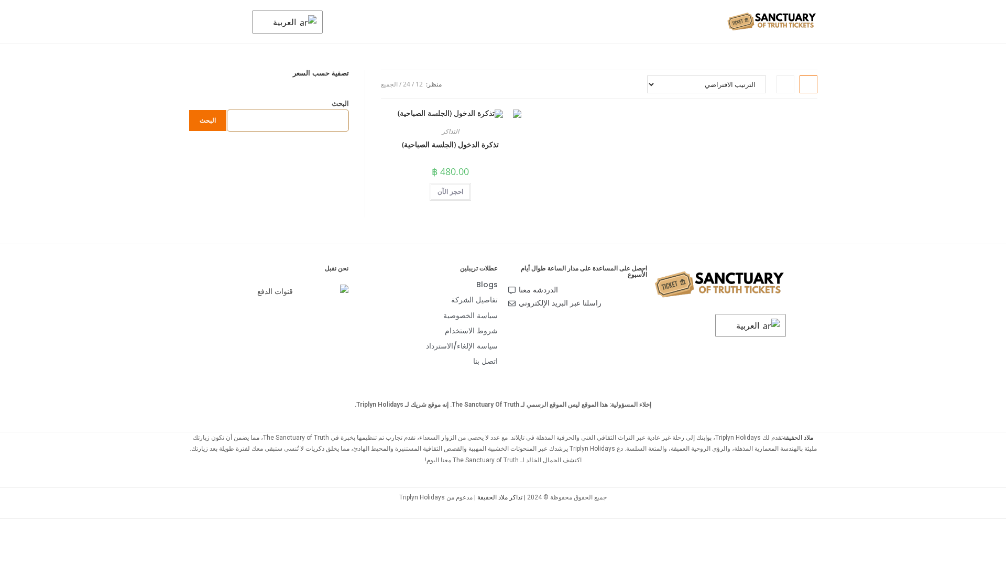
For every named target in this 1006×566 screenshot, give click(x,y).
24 (406, 84)
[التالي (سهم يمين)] (987, 283)
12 (419, 84)
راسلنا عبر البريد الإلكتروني (560, 303)
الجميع (389, 84)
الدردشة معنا (538, 290)
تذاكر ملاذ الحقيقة (499, 497)
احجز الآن (450, 191)
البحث (340, 103)
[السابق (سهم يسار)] (18, 283)
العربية (285, 22)
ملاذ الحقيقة (798, 437)
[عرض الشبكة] (808, 84)
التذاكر (450, 131)
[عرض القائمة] (785, 84)
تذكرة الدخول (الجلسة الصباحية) (450, 144)
